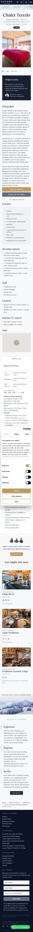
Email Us (4, 816)
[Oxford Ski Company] (5, 2)
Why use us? (16, 793)
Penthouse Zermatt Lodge (15, 671)
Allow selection (16, 496)
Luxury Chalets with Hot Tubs (11, 838)
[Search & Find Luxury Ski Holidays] (21, 2)
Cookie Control (7, 860)
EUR (9, 392)
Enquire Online (6, 819)
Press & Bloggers (7, 863)
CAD (22, 392)
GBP (5, 392)
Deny (16, 501)
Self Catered (25, 664)
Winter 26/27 (16, 359)
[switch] (28, 471)
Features (17, 7)
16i (7, 929)
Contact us (16, 554)
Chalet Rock (8, 594)
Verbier (8, 19)
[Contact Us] (26, 2)
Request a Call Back (8, 821)
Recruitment (6, 826)
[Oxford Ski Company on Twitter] (3, 926)
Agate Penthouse (10, 632)
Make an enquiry (16, 189)
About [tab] (27, 434)
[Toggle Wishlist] (17, 2)
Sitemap (4, 865)
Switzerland (15, 19)
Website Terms (6, 858)
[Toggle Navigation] (30, 2)
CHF (18, 392)
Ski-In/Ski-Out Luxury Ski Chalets (12, 834)
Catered (16, 27)
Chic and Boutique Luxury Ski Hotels (13, 845)
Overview (5, 7)
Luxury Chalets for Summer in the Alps (14, 848)
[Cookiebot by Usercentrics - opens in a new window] (23, 429)
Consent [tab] (6, 434)
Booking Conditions (8, 856)
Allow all (16, 491)
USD (13, 392)
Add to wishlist (18, 199)
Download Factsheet (16, 194)
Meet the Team (7, 823)
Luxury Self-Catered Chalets (11, 836)
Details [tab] (16, 434)
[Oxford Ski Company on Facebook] (7, 926)
